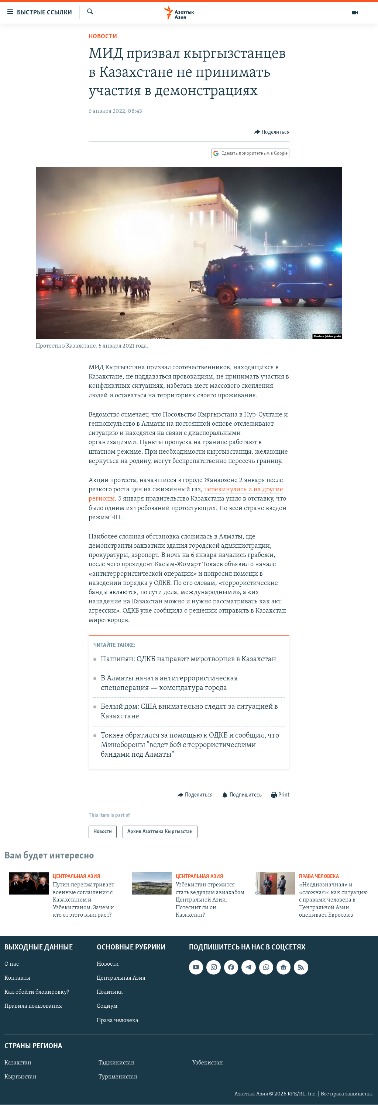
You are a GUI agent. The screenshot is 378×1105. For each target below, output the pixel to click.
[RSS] (301, 968)
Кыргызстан (20, 1077)
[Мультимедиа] (355, 12)
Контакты (17, 979)
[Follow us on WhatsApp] (266, 968)
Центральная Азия (76, 876)
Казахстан (17, 1063)
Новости (103, 37)
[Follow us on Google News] (283, 968)
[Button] (272, 132)
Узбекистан (207, 1063)
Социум (107, 1007)
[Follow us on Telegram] (248, 968)
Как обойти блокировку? (36, 993)
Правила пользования (33, 1007)
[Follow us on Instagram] (213, 968)
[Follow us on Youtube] (196, 968)
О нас (11, 965)
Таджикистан (117, 1063)
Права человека (319, 876)
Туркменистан (118, 1077)
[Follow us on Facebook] (231, 968)
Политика (110, 993)
